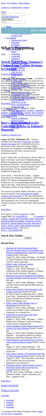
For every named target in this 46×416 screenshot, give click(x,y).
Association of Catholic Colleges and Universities (20, 195)
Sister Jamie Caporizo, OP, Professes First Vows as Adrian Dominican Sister (25, 355)
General (23, 108)
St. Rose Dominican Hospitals (30, 115)
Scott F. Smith (13, 226)
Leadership (15, 56)
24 (15, 230)
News (3, 3)
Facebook (10, 400)
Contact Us (5, 7)
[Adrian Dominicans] (10, 17)
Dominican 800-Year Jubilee (12, 221)
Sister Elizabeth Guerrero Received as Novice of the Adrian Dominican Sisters (24, 341)
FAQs (13, 77)
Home (8, 26)
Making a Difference (19, 118)
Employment (17, 7)
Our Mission (11, 38)
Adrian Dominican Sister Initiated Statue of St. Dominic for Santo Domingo (25, 327)
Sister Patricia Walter (9, 228)
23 (13, 230)
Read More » (6, 103)
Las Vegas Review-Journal (19, 113)
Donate (26, 7)
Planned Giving (17, 121)
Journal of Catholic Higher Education (16, 223)
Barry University (24, 142)
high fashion (21, 110)
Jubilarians (15, 59)
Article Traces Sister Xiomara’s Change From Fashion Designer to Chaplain (22, 65)
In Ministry (15, 45)
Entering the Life (18, 70)
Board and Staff (17, 107)
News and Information (20, 104)
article (27, 99)
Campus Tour (16, 36)
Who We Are (16, 72)
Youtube (9, 402)
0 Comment (38, 216)
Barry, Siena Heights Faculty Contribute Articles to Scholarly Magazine (22, 126)
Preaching (15, 42)
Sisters (13, 52)
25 (17, 230)
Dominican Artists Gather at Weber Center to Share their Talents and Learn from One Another (24, 367)
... (7, 230)
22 (11, 230)
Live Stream (12, 3)
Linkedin (9, 405)
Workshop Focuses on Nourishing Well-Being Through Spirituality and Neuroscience (24, 277)
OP (13, 110)
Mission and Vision (19, 40)
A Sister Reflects (18, 68)
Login (3, 12)
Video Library (24, 3)
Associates (15, 54)
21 (9, 230)
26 (20, 230)
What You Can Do (18, 102)
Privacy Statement (14, 414)
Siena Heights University (30, 226)
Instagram (10, 407)
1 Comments (38, 110)
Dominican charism (33, 221)
